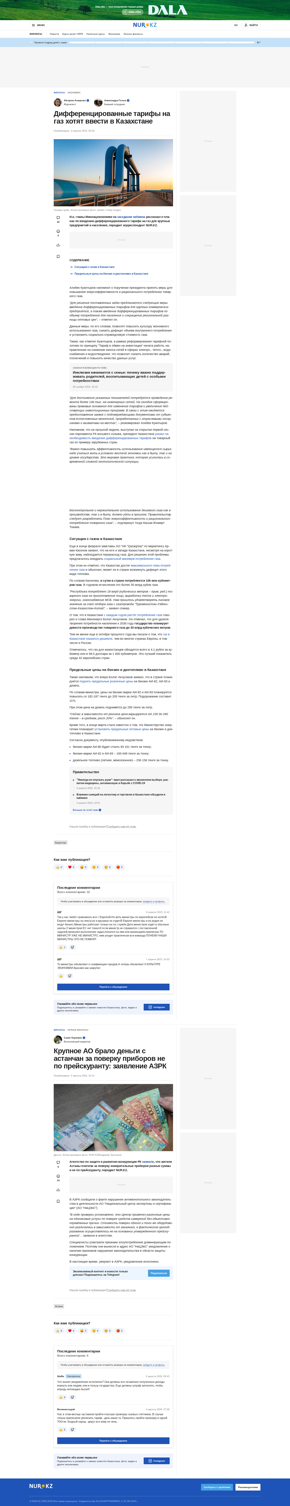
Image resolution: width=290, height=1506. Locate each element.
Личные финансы (133, 34)
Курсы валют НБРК (72, 34)
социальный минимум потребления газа (132, 558)
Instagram (159, 1007)
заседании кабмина (131, 217)
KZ (236, 25)
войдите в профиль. (154, 901)
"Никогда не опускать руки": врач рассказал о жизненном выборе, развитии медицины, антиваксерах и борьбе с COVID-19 (122, 781)
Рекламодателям (248, 1487)
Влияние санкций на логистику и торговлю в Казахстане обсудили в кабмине (121, 796)
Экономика (114, 34)
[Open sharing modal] (58, 245)
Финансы (36, 34)
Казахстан (60, 842)
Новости (54, 34)
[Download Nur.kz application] (145, 10)
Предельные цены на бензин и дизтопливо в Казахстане (111, 273)
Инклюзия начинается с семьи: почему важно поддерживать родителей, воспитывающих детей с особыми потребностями (119, 376)
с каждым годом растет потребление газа (133, 615)
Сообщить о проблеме (217, 1487)
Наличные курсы (95, 34)
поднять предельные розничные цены (106, 681)
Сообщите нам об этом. (121, 826)
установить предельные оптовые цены (121, 729)
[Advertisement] (145, 67)
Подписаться (159, 1273)
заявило (148, 1161)
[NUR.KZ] (145, 25)
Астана (59, 1306)
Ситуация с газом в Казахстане (95, 267)
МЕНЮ (40, 25)
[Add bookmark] (58, 256)
